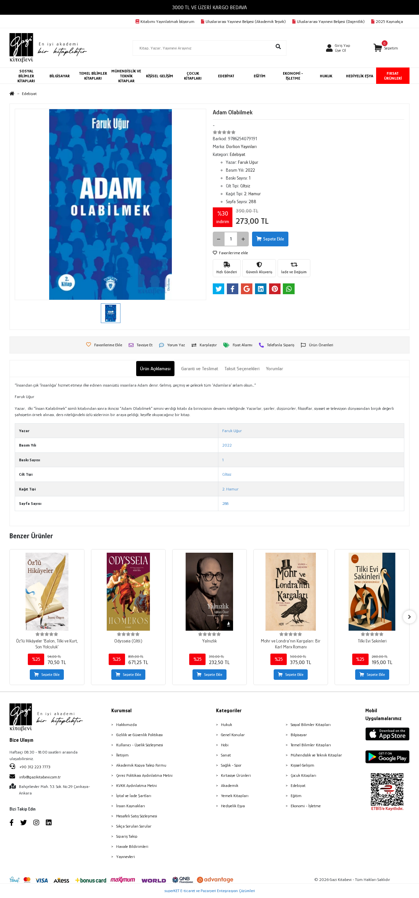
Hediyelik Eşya (233, 805)
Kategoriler (229, 711)
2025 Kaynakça (389, 21)
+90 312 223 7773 (34, 766)
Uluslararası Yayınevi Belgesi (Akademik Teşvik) (246, 21)
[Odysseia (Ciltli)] (128, 592)
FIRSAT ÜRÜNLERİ (393, 76)
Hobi (224, 744)
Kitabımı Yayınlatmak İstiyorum (167, 21)
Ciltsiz (226, 474)
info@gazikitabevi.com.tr (40, 776)
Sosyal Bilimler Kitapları (311, 724)
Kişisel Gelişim (302, 765)
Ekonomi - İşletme (306, 805)
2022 (227, 445)
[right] (409, 617)
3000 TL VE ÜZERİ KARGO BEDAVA (209, 7)
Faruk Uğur (232, 430)
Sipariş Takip (126, 836)
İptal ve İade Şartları (133, 795)
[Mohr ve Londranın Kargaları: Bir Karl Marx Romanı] (290, 592)
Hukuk (226, 724)
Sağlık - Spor (231, 765)
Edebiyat (298, 785)
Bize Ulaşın (21, 740)
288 (225, 503)
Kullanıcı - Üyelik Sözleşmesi (139, 744)
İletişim (122, 755)
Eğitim (296, 795)
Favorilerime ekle (233, 252)
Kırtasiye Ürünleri (236, 775)
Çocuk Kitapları (303, 775)
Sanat (226, 755)
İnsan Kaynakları (130, 805)
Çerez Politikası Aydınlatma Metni (144, 775)
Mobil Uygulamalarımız (383, 714)
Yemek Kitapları (234, 795)
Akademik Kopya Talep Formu (141, 765)
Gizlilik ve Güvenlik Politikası (139, 734)
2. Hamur (230, 489)
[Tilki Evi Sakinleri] (372, 592)
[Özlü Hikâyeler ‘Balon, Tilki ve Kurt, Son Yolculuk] (47, 592)
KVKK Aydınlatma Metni (136, 785)
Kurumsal (121, 711)
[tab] (155, 368)
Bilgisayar (299, 734)
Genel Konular (233, 734)
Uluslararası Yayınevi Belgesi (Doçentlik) (331, 21)
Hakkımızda (126, 724)
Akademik (229, 785)
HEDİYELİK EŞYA (359, 75)
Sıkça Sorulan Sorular (134, 826)
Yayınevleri (125, 856)
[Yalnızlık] (209, 592)
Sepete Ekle (273, 238)
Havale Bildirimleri (132, 846)
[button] (386, 48)
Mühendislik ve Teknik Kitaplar (316, 755)
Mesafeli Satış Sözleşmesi (136, 815)
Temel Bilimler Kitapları (311, 744)
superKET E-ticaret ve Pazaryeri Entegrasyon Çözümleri (209, 890)
